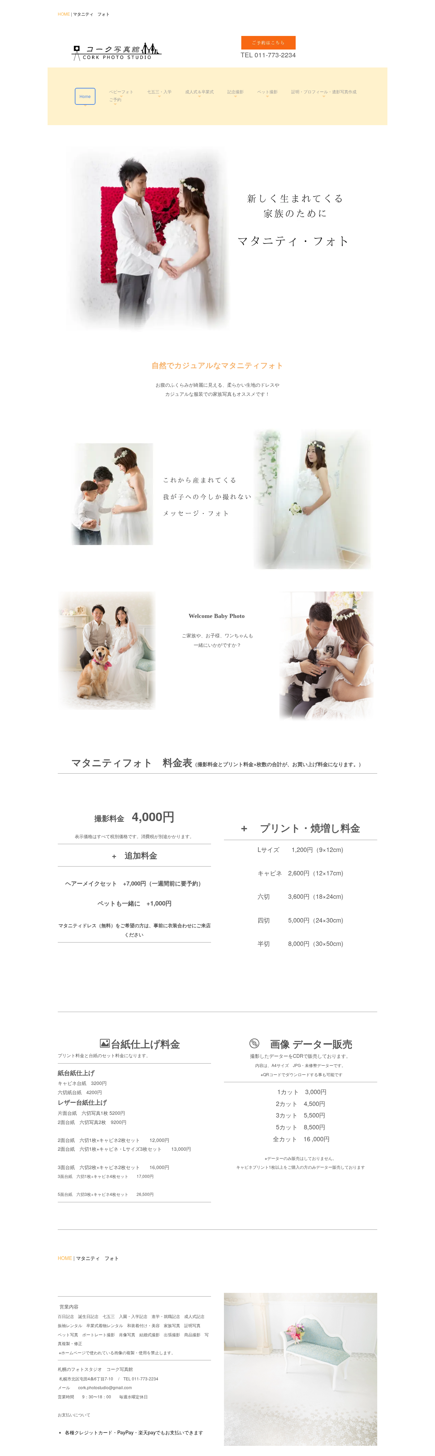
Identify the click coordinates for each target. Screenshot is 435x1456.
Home (85, 96)
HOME (64, 14)
